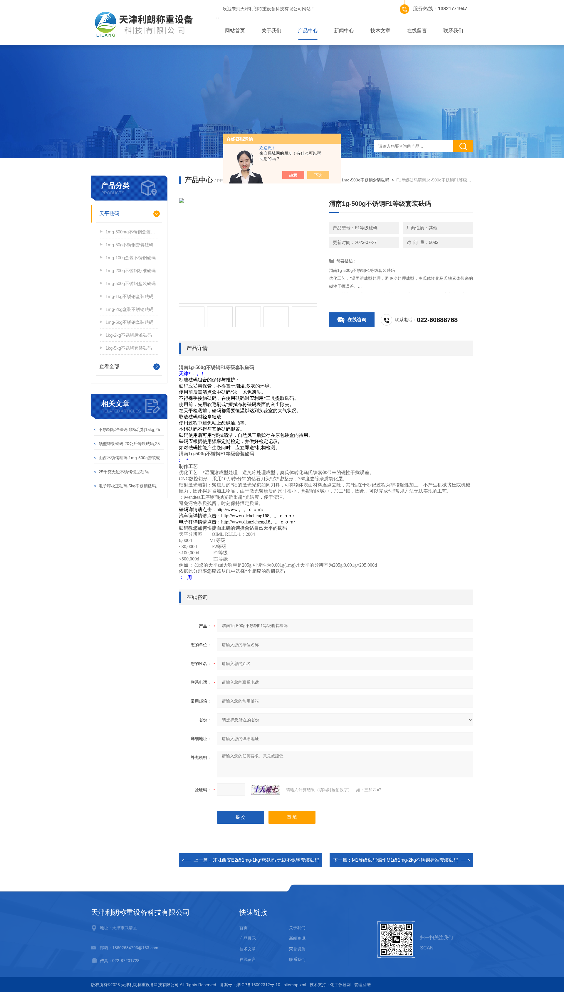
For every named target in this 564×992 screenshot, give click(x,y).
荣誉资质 (297, 948)
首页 (243, 927)
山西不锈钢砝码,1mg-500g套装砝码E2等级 (131, 457)
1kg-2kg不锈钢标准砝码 (128, 335)
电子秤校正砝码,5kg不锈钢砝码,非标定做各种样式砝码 (131, 486)
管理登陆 (362, 984)
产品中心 (308, 30)
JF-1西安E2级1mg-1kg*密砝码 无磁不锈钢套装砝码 (265, 860)
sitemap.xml (295, 984)
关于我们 (271, 30)
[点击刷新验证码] (265, 790)
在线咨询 (357, 319)
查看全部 (109, 366)
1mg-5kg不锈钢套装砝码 (129, 322)
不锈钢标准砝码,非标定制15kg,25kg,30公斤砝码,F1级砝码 (131, 429)
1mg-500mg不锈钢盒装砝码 (131, 231)
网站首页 (235, 30)
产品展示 (247, 938)
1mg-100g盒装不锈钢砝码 (130, 257)
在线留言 (417, 30)
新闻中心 (344, 30)
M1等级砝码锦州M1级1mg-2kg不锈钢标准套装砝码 (405, 860)
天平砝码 (109, 213)
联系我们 (453, 30)
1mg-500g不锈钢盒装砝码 (130, 283)
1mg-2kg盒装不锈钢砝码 (129, 309)
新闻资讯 (297, 938)
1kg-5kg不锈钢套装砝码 (128, 348)
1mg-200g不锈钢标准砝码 (130, 270)
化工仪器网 (340, 984)
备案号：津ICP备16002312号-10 (250, 984)
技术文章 (380, 30)
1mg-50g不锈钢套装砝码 (129, 244)
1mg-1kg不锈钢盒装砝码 (129, 296)
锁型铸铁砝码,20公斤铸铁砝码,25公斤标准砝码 (131, 443)
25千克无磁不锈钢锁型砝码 (124, 471)
